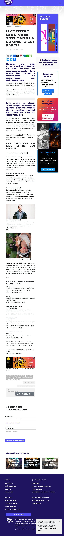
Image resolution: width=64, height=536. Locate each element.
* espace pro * (11, 503)
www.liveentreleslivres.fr (17, 135)
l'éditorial (37, 503)
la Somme (9, 377)
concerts (29, 375)
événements (10, 486)
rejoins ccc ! (10, 500)
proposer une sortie (41, 486)
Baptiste (18, 159)
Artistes (9, 483)
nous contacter (12, 509)
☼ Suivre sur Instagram (48, 117)
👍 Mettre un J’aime (48, 92)
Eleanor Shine (12, 175)
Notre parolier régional (24, 196)
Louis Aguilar (12, 190)
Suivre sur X (48, 169)
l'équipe (35, 483)
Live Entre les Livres (12, 379)
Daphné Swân (12, 122)
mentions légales (40, 500)
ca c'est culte (11, 375)
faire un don (10, 506)
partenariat (37, 489)
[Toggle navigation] (60, 3)
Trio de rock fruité (14, 263)
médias (8, 489)
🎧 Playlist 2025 (18, 514)
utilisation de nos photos (43, 492)
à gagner (9, 492)
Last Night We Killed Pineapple (23, 377)
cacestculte (20, 375)
